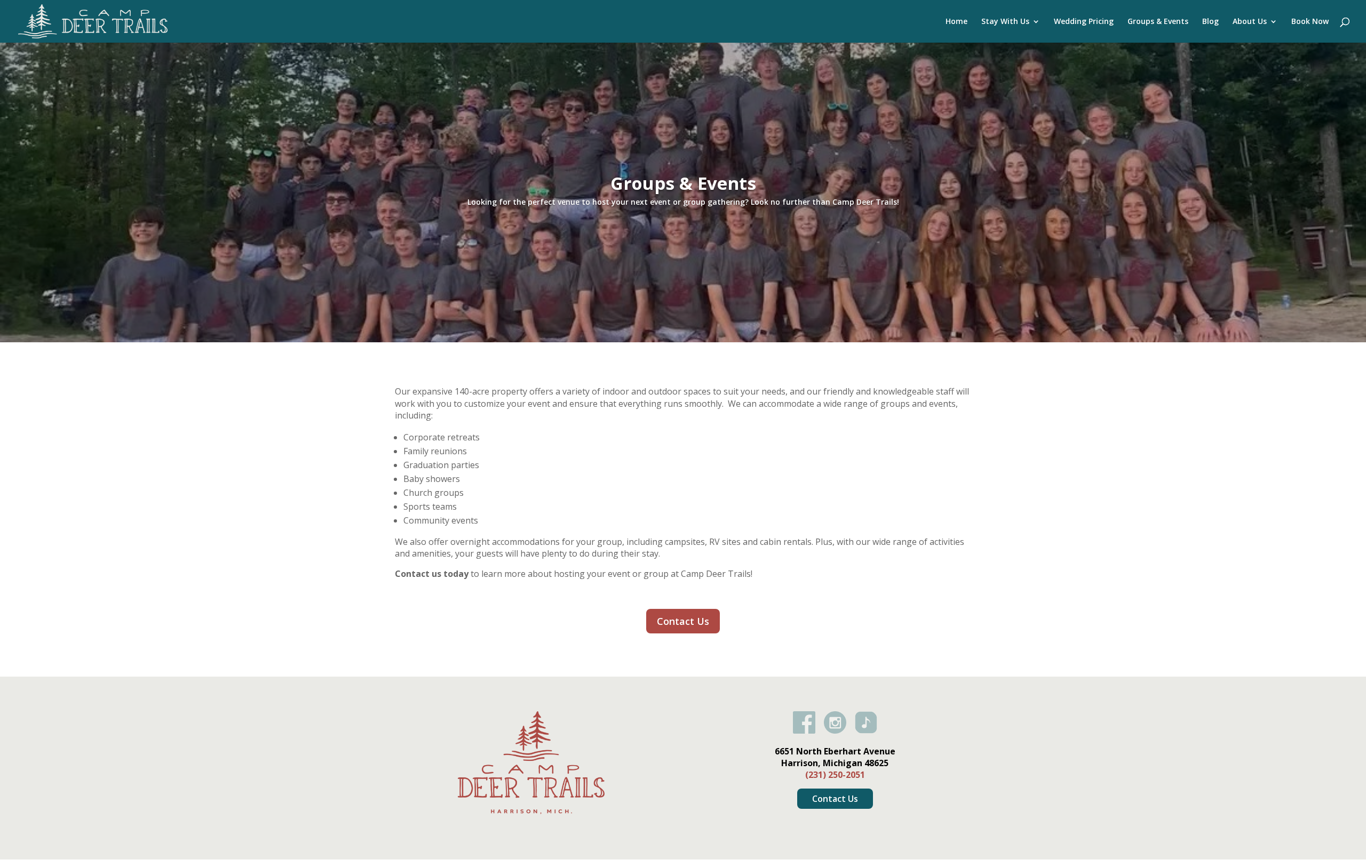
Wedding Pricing (1084, 22)
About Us (1250, 22)
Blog (1210, 22)
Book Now (1310, 22)
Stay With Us (1005, 22)
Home (956, 22)
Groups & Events (1157, 22)
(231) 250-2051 (835, 775)
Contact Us (683, 621)
